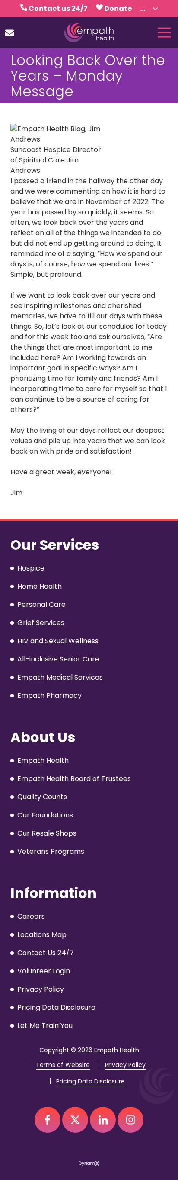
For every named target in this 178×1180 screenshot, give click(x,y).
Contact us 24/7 (58, 8)
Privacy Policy (125, 1065)
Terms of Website (63, 1065)
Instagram (130, 1120)
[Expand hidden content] (155, 8)
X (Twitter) (75, 1120)
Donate (118, 8)
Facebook (47, 1120)
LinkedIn (103, 1120)
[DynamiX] (89, 1163)
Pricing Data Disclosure (90, 1081)
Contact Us (9, 33)
